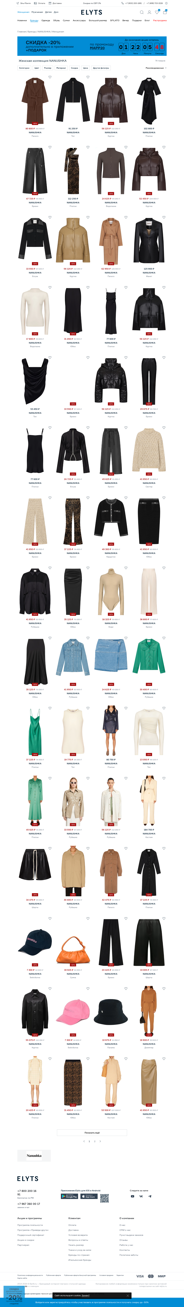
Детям (48, 12)
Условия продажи (106, 1275)
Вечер (125, 20)
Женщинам (23, 12)
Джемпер (149, 1047)
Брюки (35, 206)
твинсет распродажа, (51, 1293)
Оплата (72, 1225)
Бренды (34, 20)
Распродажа (160, 20)
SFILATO (114, 20)
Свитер (149, 486)
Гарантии (120, 1275)
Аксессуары (79, 20)
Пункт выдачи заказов (131, 1235)
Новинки (22, 20)
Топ (73, 136)
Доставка (73, 1230)
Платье (149, 136)
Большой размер (98, 20)
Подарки (137, 20)
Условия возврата (78, 1235)
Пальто (35, 136)
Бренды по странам (78, 1255)
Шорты (35, 907)
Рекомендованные (155, 68)
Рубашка (35, 627)
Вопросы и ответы (78, 1240)
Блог (147, 20)
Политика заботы (128, 1255)
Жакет (149, 276)
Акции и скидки (25, 1240)
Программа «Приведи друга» (33, 1230)
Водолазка (111, 206)
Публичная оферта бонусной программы (80, 1275)
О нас (122, 1225)
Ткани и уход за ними (79, 1250)
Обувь (56, 20)
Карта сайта (22, 1278)
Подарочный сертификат (30, 1235)
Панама (111, 1047)
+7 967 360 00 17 (28, 1203)
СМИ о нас (125, 1230)
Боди (111, 627)
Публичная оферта (53, 1275)
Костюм (149, 837)
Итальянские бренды (79, 1260)
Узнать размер (76, 1245)
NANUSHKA (44, 31)
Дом (56, 12)
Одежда (45, 20)
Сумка (73, 977)
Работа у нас (126, 1245)
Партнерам (23, 1245)
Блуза (35, 276)
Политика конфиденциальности (30, 1275)
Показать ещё (92, 1132)
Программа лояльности (30, 1225)
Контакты (124, 1250)
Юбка (73, 346)
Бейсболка (35, 977)
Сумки (66, 20)
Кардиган (111, 557)
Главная (21, 31)
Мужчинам (37, 12)
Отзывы (123, 1240)
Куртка (111, 136)
